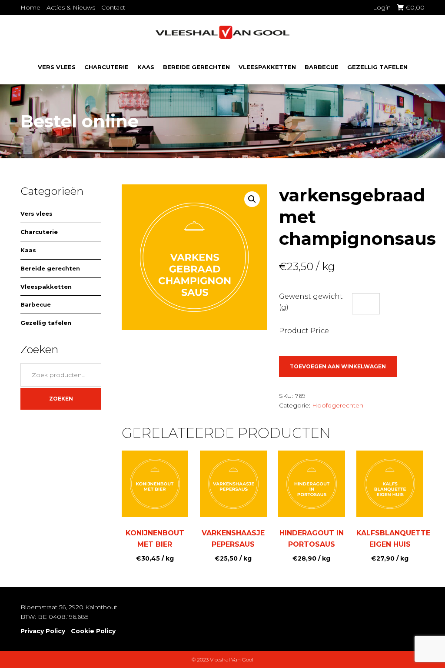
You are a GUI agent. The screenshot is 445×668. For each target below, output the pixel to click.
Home (30, 7)
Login (382, 7)
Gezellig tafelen (377, 66)
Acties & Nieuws (70, 7)
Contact (113, 7)
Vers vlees (57, 66)
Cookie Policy (93, 631)
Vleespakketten (267, 66)
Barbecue (322, 66)
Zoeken (61, 398)
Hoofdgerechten (337, 405)
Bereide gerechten (196, 66)
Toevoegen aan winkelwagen (338, 366)
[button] (252, 199)
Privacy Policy (42, 631)
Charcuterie (106, 66)
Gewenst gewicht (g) (311, 302)
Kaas (145, 66)
